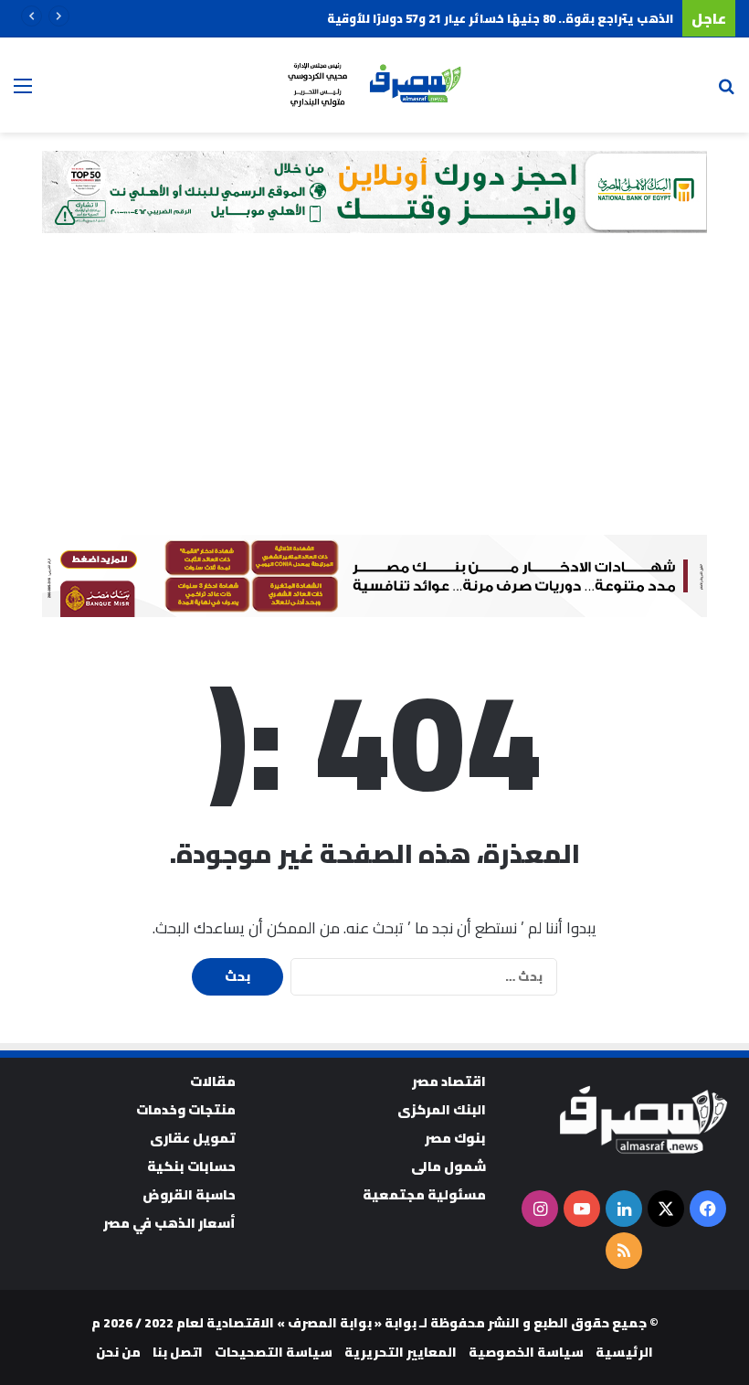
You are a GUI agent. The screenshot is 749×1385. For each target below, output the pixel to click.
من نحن (118, 1352)
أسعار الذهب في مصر (169, 1222)
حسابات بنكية (191, 1166)
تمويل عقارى (193, 1137)
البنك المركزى (441, 1109)
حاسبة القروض (189, 1194)
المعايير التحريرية (400, 1352)
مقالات (213, 1081)
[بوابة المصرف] (374, 85)
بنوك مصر (455, 1137)
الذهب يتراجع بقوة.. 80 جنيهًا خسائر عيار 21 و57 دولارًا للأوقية (500, 18)
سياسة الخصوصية (526, 1352)
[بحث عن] (726, 91)
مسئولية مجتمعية (424, 1194)
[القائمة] (23, 91)
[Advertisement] (374, 398)
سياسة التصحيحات (273, 1352)
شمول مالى (448, 1166)
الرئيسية (624, 1352)
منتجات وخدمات (186, 1109)
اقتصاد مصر (449, 1081)
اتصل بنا (178, 1352)
